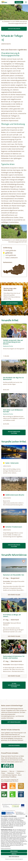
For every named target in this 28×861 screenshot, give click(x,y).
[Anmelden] (24, 327)
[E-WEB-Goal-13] (4, 794)
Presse (3, 773)
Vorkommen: (7, 262)
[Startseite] (4, 2)
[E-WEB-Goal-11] (13, 786)
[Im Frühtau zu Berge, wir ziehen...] (14, 618)
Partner (18, 773)
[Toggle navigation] (26, 2)
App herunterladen (14, 722)
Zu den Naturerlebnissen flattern (14, 685)
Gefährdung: (7, 248)
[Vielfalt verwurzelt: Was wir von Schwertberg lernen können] (14, 341)
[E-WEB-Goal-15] (13, 794)
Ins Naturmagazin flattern (14, 432)
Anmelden (19, 2)
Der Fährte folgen (14, 595)
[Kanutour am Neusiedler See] (14, 577)
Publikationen (20, 771)
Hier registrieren (14, 745)
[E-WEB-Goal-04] (4, 786)
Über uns (11, 771)
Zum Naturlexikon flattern (14, 545)
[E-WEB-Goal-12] (21, 786)
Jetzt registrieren (12, 303)
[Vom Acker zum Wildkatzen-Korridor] (14, 409)
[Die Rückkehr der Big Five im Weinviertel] (14, 376)
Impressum (4, 771)
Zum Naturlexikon (14, 29)
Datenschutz (10, 773)
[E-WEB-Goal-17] (21, 794)
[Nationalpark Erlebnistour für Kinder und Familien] (14, 659)
